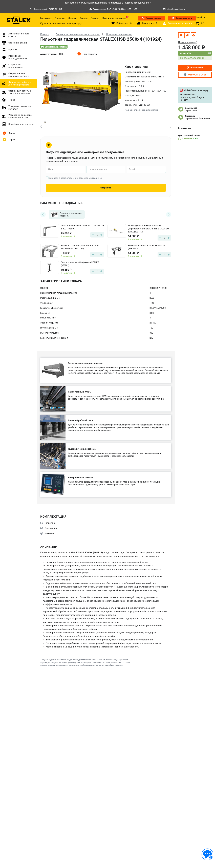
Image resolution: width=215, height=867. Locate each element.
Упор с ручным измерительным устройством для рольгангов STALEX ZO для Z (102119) (148, 228)
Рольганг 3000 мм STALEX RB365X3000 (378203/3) (147, 247)
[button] (41, 126)
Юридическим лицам (114, 18)
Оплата (72, 18)
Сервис (84, 18)
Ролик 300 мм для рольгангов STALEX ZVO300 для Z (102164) (80, 247)
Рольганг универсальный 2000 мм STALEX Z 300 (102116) (82, 227)
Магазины (46, 18)
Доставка (60, 18)
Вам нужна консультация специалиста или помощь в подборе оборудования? (107, 2)
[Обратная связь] (207, 854)
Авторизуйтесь (187, 94)
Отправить (105, 187)
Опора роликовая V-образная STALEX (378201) (80, 264)
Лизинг (95, 18)
